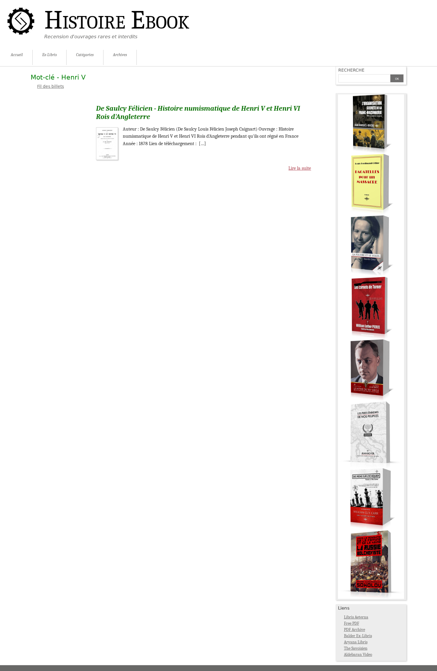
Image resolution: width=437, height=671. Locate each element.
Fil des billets (50, 86)
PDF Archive (354, 629)
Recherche (351, 70)
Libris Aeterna (356, 617)
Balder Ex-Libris (358, 635)
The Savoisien (355, 648)
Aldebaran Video (358, 654)
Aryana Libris (355, 642)
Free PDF (351, 623)
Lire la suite (299, 168)
